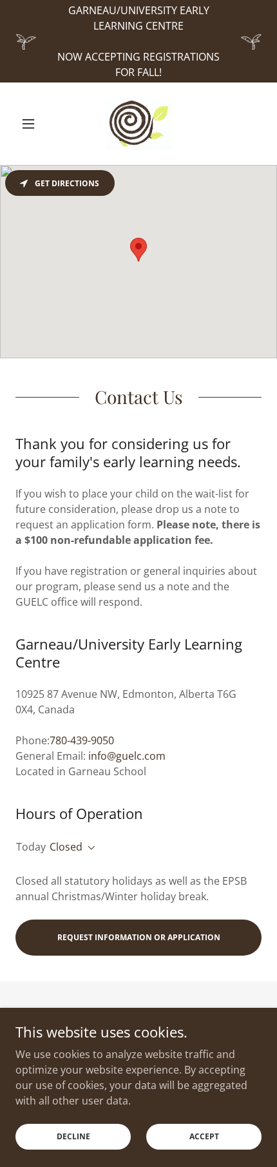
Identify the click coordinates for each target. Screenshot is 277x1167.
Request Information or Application (138, 937)
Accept (204, 1136)
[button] (33, 124)
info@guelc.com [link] (127, 756)
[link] (138, 123)
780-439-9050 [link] (82, 740)
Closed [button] (66, 847)
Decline (73, 1136)
